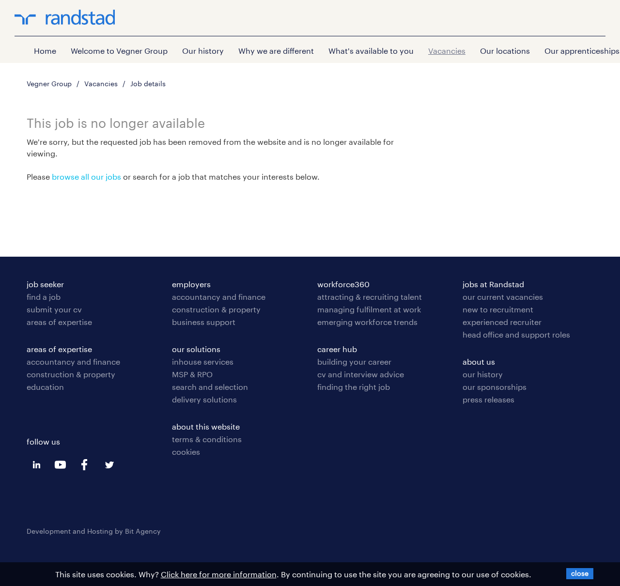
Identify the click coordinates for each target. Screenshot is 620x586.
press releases (488, 399)
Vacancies (446, 50)
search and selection (210, 386)
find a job (44, 296)
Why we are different (276, 50)
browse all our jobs (86, 176)
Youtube (60, 465)
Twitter (109, 465)
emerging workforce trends (367, 321)
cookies (186, 451)
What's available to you (371, 50)
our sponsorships (495, 386)
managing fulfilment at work (369, 309)
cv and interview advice (360, 374)
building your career (354, 361)
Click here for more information (219, 574)
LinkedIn (36, 465)
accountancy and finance (73, 361)
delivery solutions (204, 399)
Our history (203, 50)
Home (45, 50)
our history (483, 374)
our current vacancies (503, 296)
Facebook (84, 465)
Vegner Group (49, 83)
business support (203, 321)
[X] (580, 573)
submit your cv (54, 309)
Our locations (505, 50)
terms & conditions (207, 439)
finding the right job (353, 386)
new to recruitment (498, 309)
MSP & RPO (192, 374)
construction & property (71, 374)
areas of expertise (59, 321)
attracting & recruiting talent (369, 296)
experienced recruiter (502, 321)
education (45, 386)
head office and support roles (516, 334)
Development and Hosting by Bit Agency (94, 531)
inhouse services (202, 361)
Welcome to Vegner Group (119, 50)
